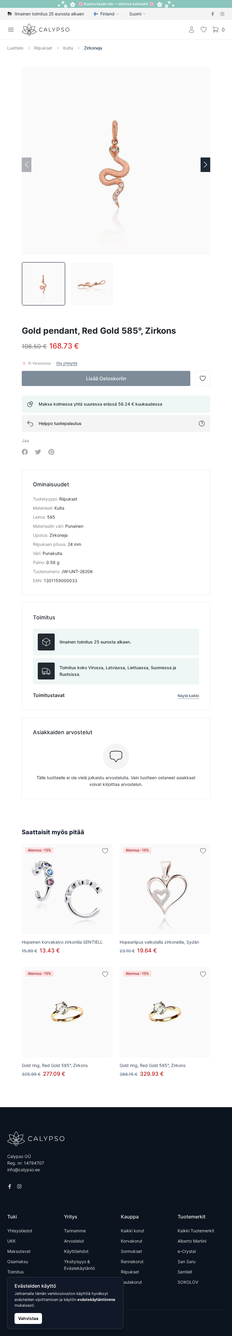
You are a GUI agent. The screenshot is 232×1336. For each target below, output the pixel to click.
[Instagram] (222, 14)
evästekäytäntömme (96, 1299)
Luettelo (15, 47)
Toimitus (15, 1271)
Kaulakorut (131, 1282)
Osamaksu (17, 1261)
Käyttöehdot (76, 1251)
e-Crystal (187, 1251)
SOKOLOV (188, 1282)
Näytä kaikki (188, 695)
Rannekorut (132, 1261)
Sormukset (131, 1251)
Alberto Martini (192, 1241)
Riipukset (43, 47)
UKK (11, 1241)
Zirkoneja (93, 47)
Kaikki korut (132, 1230)
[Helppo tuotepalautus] (201, 423)
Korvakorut (131, 1241)
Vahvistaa (28, 1318)
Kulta (68, 47)
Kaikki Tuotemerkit (196, 1230)
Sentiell (185, 1271)
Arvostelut (74, 1241)
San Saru (186, 1261)
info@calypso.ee (23, 1169)
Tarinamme (75, 1230)
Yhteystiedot (19, 1230)
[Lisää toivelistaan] (105, 851)
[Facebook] (212, 14)
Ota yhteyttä (66, 363)
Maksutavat (19, 1251)
